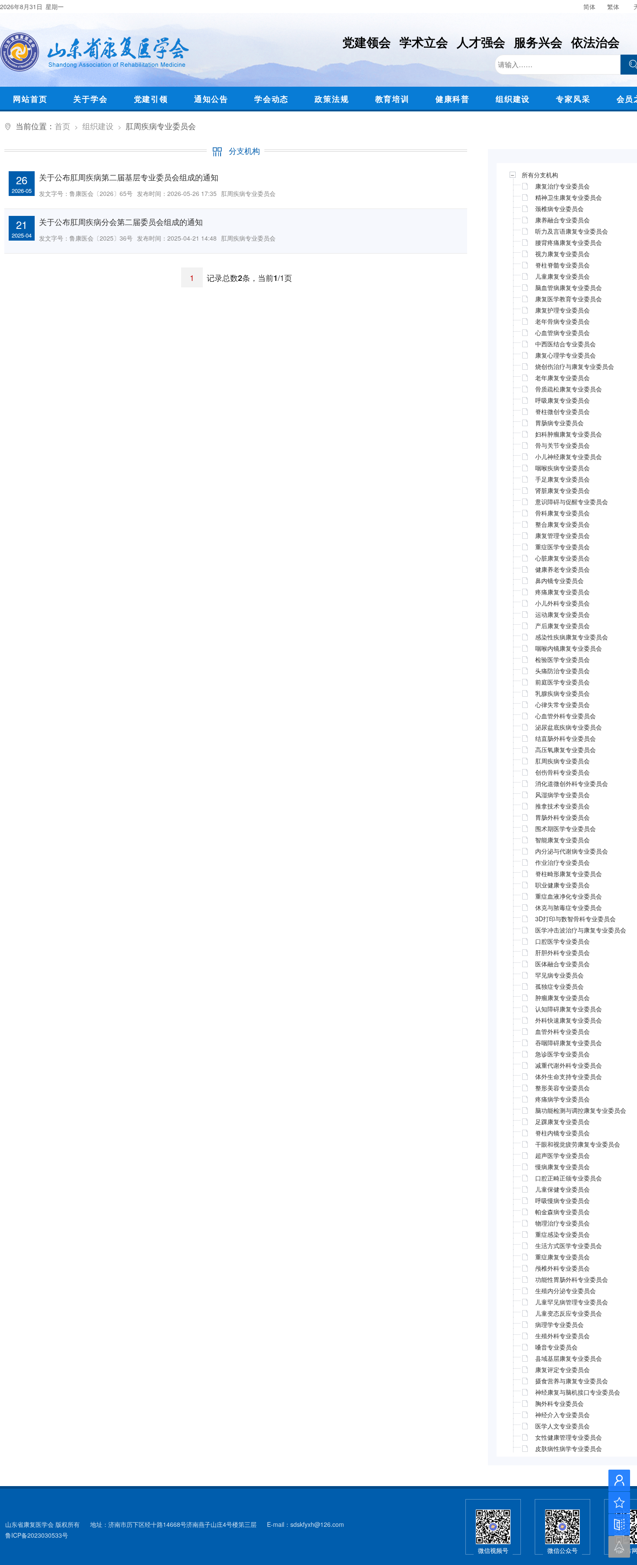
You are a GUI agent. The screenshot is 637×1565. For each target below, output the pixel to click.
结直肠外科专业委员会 (565, 738)
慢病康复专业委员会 (562, 1166)
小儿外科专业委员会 (562, 603)
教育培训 (392, 98)
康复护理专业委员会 (562, 310)
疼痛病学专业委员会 (562, 1099)
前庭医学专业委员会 (562, 682)
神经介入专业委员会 (562, 1414)
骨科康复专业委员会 (562, 513)
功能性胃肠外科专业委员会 (571, 1279)
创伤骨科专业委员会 (562, 772)
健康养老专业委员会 (562, 569)
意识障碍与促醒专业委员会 (571, 501)
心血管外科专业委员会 (565, 715)
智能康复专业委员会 (562, 839)
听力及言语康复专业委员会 (571, 231)
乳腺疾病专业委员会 (562, 693)
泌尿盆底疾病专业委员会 (568, 727)
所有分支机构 (540, 174)
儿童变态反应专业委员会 (568, 1313)
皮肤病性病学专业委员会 (568, 1448)
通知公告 (211, 98)
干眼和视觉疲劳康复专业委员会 (577, 1144)
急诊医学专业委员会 (562, 1054)
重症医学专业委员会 (562, 546)
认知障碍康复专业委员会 (568, 1008)
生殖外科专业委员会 (562, 1335)
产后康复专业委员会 (562, 625)
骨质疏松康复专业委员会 (568, 389)
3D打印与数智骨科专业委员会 (575, 918)
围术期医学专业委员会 (565, 828)
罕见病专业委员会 (559, 975)
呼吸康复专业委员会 (562, 400)
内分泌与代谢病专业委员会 (571, 851)
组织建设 (513, 98)
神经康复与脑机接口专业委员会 (577, 1392)
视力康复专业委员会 (562, 253)
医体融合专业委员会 (562, 963)
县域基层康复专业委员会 (568, 1358)
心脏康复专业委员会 (562, 558)
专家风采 (573, 98)
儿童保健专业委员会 (562, 1189)
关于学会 (90, 98)
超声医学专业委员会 (562, 1155)
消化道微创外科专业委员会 (571, 783)
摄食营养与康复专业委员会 (571, 1380)
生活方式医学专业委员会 (568, 1245)
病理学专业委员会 (559, 1324)
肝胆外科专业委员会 (562, 952)
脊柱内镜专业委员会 (562, 1132)
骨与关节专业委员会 (562, 445)
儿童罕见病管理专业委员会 (571, 1302)
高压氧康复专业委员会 (565, 749)
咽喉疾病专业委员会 (562, 467)
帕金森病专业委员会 (562, 1211)
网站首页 (30, 98)
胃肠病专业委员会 (559, 422)
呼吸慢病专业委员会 (562, 1200)
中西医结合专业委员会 (565, 343)
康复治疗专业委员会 (562, 186)
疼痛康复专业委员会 (562, 591)
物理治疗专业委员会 (562, 1223)
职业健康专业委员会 (562, 884)
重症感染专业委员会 (562, 1234)
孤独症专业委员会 (559, 986)
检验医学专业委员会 (562, 659)
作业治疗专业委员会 (562, 862)
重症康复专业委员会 (562, 1256)
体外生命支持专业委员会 (568, 1076)
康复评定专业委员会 (562, 1369)
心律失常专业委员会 (562, 704)
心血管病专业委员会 (562, 332)
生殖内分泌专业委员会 (565, 1290)
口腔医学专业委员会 (562, 941)
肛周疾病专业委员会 (562, 760)
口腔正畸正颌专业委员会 (568, 1178)
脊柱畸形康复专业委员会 (568, 873)
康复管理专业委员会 (562, 535)
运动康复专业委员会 (562, 614)
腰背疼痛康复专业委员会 (568, 242)
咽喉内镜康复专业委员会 (568, 648)
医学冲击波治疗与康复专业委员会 (580, 930)
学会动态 (271, 98)
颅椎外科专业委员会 (562, 1268)
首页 (62, 125)
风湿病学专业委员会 (562, 794)
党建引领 (151, 98)
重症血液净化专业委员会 (568, 896)
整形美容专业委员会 (562, 1087)
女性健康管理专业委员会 (568, 1437)
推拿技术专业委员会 (562, 806)
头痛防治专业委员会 (562, 670)
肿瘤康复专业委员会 (562, 997)
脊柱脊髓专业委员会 (562, 265)
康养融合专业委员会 (562, 219)
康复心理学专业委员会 (565, 355)
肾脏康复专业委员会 (562, 490)
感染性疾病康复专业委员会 (571, 637)
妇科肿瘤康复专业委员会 (568, 434)
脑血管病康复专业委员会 (568, 287)
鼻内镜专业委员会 (559, 580)
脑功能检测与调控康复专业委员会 (580, 1110)
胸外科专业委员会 (559, 1403)
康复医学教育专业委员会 (568, 298)
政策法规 (332, 98)
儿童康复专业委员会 (562, 276)
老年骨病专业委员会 (562, 321)
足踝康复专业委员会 (562, 1121)
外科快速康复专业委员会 (568, 1020)
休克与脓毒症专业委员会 (568, 907)
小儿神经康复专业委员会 (568, 456)
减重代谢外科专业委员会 (568, 1065)
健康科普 (453, 98)
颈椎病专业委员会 (559, 208)
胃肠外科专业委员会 (562, 817)
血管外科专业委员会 (562, 1031)
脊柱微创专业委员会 (562, 411)
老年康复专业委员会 (562, 377)
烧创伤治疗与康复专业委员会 (574, 366)
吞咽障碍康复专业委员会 (568, 1042)
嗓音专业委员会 (556, 1347)
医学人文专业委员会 (562, 1426)
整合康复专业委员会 (562, 524)
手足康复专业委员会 (562, 479)
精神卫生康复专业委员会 (568, 197)
